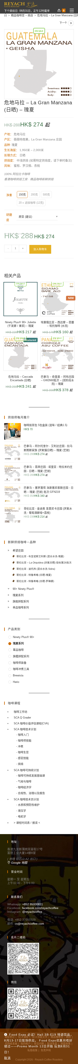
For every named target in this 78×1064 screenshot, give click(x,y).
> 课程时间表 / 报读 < (27, 822)
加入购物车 (40, 249)
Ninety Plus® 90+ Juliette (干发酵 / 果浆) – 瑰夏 (20, 324)
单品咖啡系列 (21, 607)
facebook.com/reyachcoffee (40, 908)
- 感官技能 (22, 758)
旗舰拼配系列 (21, 601)
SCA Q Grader (22, 717)
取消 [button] (7, 1058)
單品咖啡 (18, 649)
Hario (16, 681)
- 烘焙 (19, 763)
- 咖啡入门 (22, 734)
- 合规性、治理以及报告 (30, 793)
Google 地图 (18, 862)
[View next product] (71, 23)
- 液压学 (21, 810)
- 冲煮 (19, 746)
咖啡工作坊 (20, 711)
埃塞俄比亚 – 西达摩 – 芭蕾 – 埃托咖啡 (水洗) (57, 324)
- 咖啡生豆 (22, 752)
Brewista (18, 675)
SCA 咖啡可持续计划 (26, 770)
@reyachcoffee (32, 911)
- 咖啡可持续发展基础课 (30, 775)
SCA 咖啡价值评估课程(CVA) (31, 723)
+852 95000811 (32, 904)
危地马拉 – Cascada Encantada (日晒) (20, 378)
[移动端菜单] (70, 10)
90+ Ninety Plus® (23, 588)
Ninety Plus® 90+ (23, 637)
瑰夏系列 (18, 595)
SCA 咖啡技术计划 (25, 729)
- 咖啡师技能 (23, 740)
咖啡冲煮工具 (21, 669)
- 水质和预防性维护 (28, 804)
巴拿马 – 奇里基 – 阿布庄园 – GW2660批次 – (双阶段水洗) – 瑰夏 (57, 380)
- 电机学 (21, 816)
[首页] (5, 15)
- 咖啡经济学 (23, 787)
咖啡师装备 (19, 662)
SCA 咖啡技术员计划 (26, 799)
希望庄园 (18, 550)
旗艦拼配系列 (21, 656)
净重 (9, 195)
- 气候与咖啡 (23, 781)
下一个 (63, 22)
